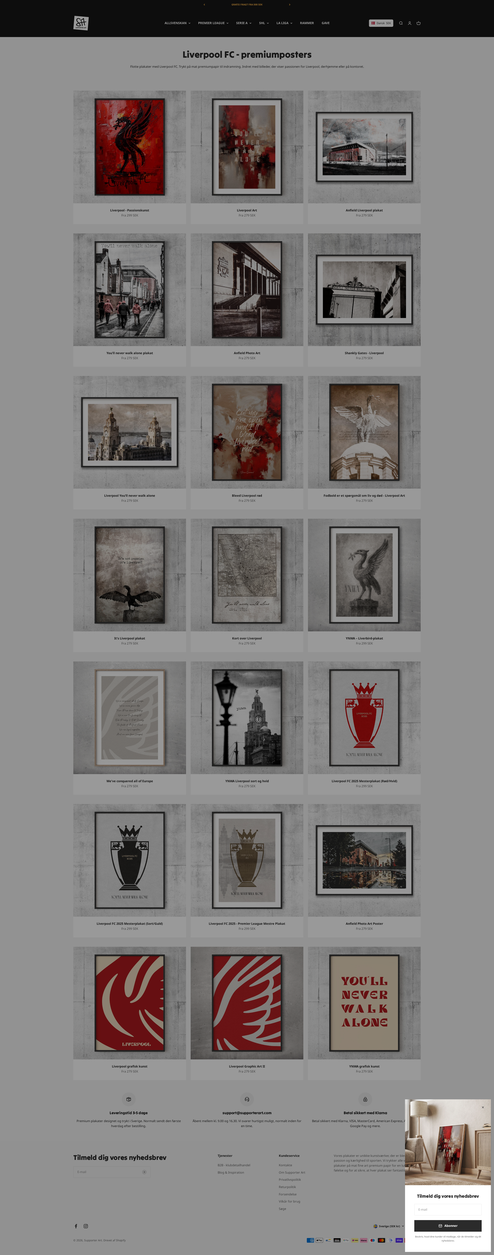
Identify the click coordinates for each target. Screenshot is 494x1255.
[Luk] (483, 1107)
